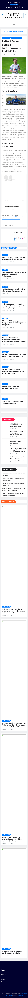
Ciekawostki (4, 982)
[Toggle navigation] (14, 24)
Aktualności (4, 974)
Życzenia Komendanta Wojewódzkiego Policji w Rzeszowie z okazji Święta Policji (14, 339)
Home (3, 30)
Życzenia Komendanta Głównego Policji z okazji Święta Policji (14, 355)
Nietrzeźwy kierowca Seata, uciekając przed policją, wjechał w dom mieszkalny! (13, 611)
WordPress (24, 993)
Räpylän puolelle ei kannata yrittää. (12, 206)
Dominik (4, 615)
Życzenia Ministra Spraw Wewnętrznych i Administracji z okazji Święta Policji (13, 371)
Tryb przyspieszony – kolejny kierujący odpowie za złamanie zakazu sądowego (13, 306)
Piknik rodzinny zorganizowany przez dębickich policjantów (13, 258)
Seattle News (9, 995)
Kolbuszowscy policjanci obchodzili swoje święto (11, 387)
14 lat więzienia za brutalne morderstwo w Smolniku (12, 952)
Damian (3, 261)
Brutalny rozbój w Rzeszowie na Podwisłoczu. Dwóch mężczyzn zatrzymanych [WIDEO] (14, 725)
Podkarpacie (4, 977)
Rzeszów (3, 979)
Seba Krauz (4, 54)
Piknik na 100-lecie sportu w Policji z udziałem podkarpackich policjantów (14, 323)
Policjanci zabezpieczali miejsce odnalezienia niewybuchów (13, 290)
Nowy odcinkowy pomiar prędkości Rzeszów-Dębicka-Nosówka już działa (12, 839)
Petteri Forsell (19, 209)
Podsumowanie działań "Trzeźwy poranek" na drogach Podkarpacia (14, 274)
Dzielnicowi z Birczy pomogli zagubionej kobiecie (12, 402)
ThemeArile (20, 995)
